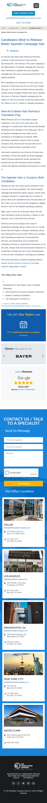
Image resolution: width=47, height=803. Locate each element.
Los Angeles (28, 778)
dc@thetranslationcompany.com (16, 631)
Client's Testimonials (26, 389)
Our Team (26, 314)
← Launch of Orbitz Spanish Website (14, 303)
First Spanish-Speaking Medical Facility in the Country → (21, 306)
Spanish (24, 28)
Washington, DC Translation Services (23, 774)
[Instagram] (28, 783)
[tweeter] (23, 783)
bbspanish (14, 50)
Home (3, 28)
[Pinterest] (13, 783)
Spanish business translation (19, 263)
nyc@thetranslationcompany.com (16, 682)
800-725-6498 (23, 22)
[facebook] (18, 783)
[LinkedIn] (33, 783)
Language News (13, 28)
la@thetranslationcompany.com (15, 579)
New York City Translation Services (23, 776)
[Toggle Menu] (36, 5)
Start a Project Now (23, 13)
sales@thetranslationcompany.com (23, 18)
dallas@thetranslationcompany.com (17, 528)
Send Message (23, 483)
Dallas (16, 778)
